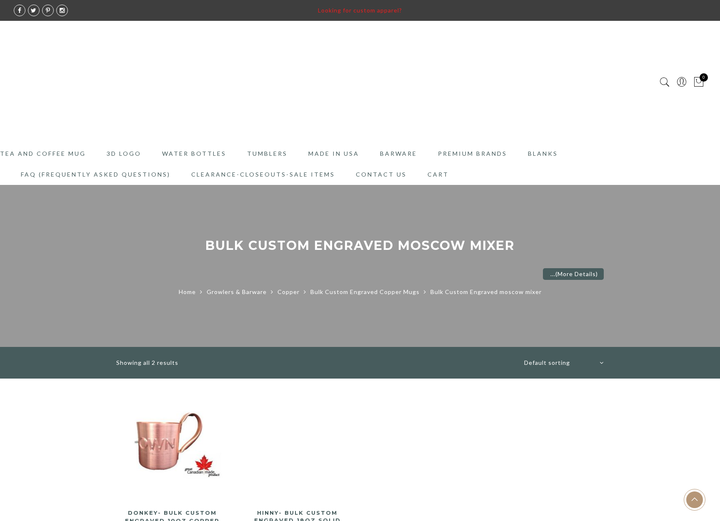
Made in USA (333, 153)
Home (187, 291)
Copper (289, 291)
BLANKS (543, 153)
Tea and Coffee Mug (43, 153)
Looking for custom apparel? (360, 10)
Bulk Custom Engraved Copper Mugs (365, 291)
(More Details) (576, 273)
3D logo (124, 153)
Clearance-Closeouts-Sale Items (263, 174)
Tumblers (267, 153)
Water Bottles (194, 153)
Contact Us (381, 174)
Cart (438, 174)
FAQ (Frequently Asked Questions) (95, 174)
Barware (398, 153)
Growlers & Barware (237, 291)
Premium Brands (472, 153)
